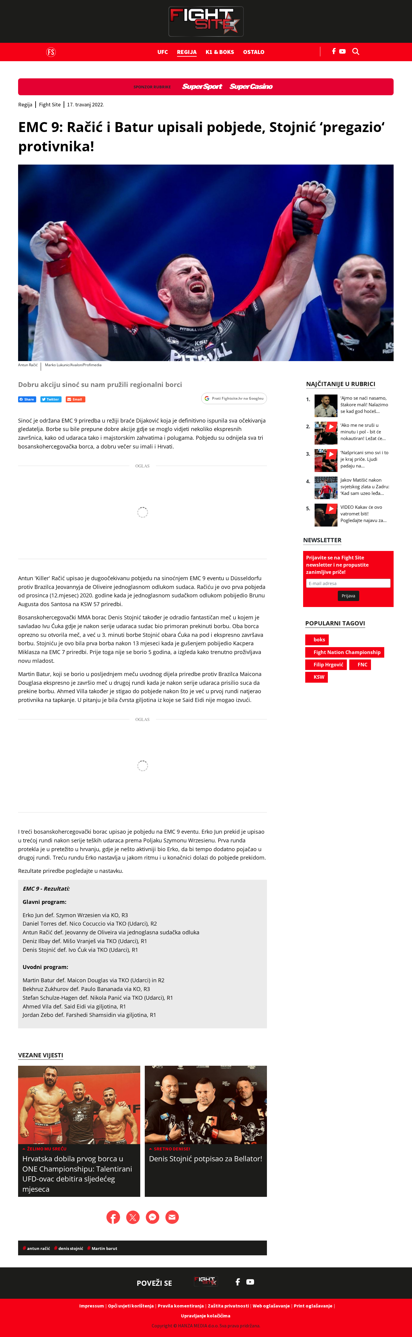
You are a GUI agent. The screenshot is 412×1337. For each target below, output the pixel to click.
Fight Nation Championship (346, 652)
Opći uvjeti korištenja (131, 1306)
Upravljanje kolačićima (205, 1316)
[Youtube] (344, 51)
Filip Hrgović (327, 664)
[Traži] (354, 51)
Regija (187, 51)
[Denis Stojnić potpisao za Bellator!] (206, 1105)
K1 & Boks (220, 51)
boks (318, 639)
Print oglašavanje (313, 1306)
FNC (362, 664)
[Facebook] (334, 51)
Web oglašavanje (271, 1306)
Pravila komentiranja (181, 1306)
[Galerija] (206, 263)
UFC (162, 51)
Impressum (91, 1306)
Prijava (348, 596)
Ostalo (254, 51)
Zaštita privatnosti (228, 1306)
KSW (318, 677)
